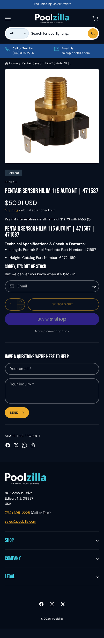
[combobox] (64, 33)
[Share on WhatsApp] (24, 445)
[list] (52, 50)
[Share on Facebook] (8, 445)
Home (13, 63)
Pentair (11, 182)
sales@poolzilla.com (20, 521)
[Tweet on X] (16, 445)
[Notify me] (94, 286)
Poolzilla (57, 619)
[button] (7, 18)
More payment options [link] (52, 331)
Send (14, 413)
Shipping (11, 210)
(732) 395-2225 (17, 512)
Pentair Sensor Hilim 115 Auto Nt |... (46, 63)
